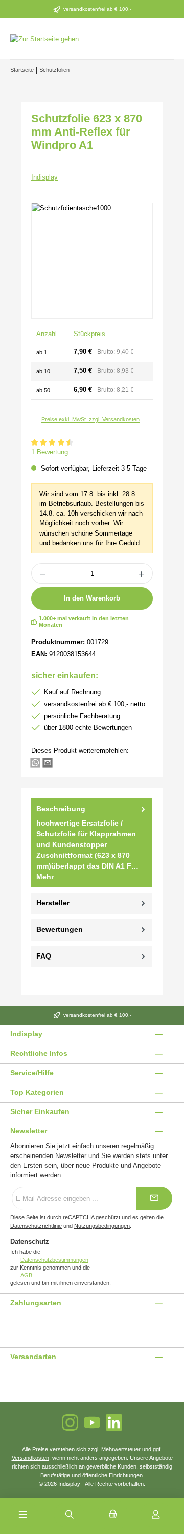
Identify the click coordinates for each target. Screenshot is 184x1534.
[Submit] (154, 1198)
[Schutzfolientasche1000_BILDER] (92, 260)
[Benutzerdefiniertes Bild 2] (16, 1324)
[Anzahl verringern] (42, 573)
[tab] (91, 842)
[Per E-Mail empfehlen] (47, 762)
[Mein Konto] (156, 1515)
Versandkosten (30, 1458)
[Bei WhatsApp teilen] (35, 762)
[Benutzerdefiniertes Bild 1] (10, 1324)
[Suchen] (69, 1515)
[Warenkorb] (112, 1515)
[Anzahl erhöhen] (141, 573)
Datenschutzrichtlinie (36, 1225)
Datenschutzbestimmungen (54, 1260)
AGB (26, 1275)
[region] (92, 261)
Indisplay (44, 177)
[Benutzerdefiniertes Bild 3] (23, 1324)
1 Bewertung (49, 452)
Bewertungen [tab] (59, 929)
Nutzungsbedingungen (102, 1225)
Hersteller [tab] (53, 903)
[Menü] (23, 1515)
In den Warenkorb (92, 598)
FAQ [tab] (43, 956)
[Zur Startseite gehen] (44, 39)
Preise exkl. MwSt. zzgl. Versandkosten (90, 419)
